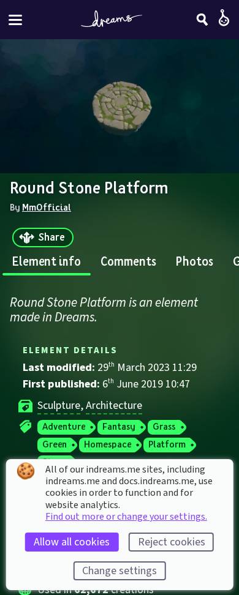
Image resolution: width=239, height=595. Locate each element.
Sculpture (58, 405)
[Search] (202, 19)
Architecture (114, 405)
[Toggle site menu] (15, 20)
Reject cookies (171, 542)
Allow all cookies (72, 542)
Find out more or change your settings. (126, 517)
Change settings (119, 570)
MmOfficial (46, 207)
